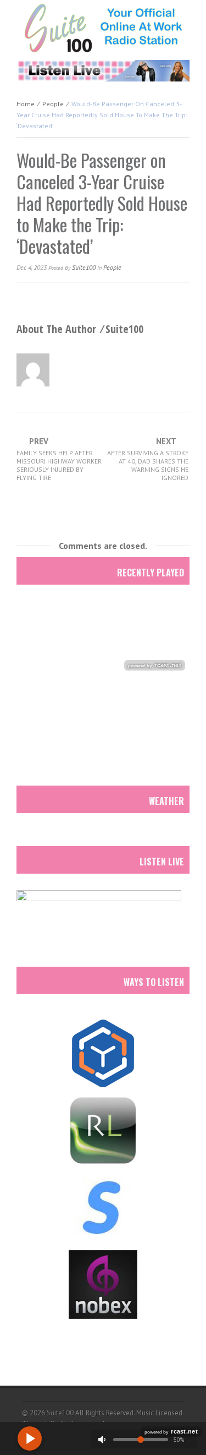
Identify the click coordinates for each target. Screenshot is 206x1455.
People (53, 104)
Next (147, 459)
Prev (59, 459)
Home (25, 104)
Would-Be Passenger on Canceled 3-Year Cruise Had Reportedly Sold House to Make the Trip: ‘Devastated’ (101, 203)
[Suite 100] (103, 27)
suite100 (84, 267)
